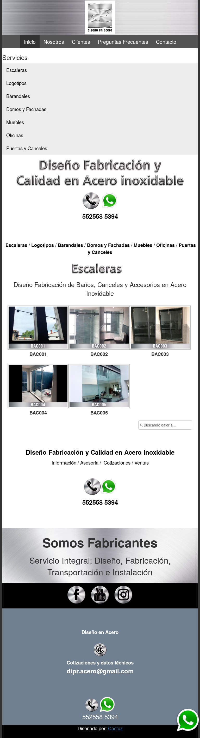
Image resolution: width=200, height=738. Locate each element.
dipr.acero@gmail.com (100, 670)
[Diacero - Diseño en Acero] (100, 17)
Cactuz (115, 728)
